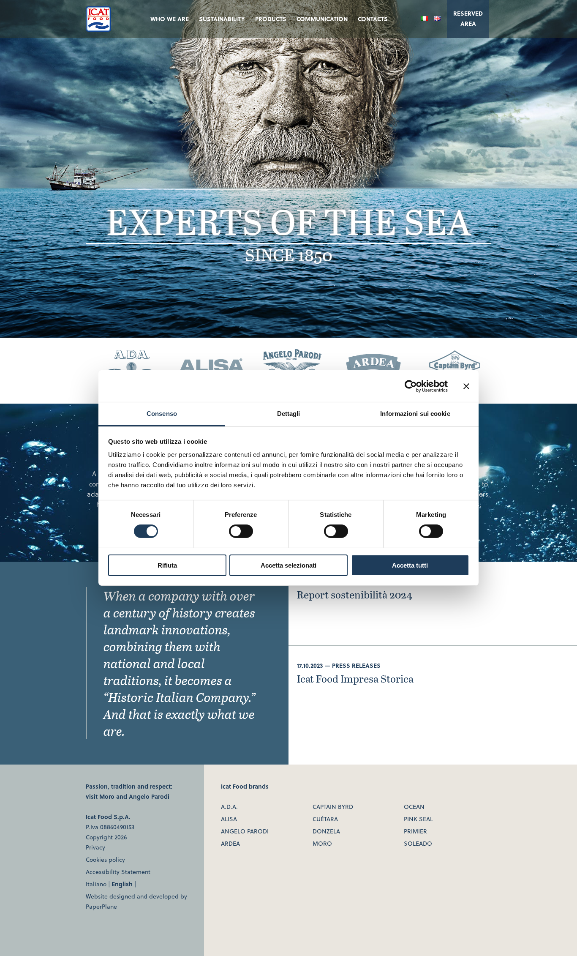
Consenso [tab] (162, 413)
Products (270, 18)
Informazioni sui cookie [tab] (415, 413)
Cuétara (325, 818)
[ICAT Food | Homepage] (98, 29)
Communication (322, 18)
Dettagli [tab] (288, 413)
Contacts (373, 18)
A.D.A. (229, 806)
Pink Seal (418, 818)
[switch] (241, 531)
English (122, 884)
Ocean (414, 806)
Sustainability (222, 18)
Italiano (96, 884)
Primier (415, 831)
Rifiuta (167, 565)
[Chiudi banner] (466, 386)
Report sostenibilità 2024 (354, 594)
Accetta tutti (410, 565)
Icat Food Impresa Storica (355, 678)
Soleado (418, 843)
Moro (106, 796)
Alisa (229, 818)
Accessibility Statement (118, 871)
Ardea (230, 843)
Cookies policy (105, 859)
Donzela (326, 831)
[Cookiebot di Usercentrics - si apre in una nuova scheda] (411, 386)
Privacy (95, 847)
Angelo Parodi (149, 796)
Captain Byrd (333, 806)
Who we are (169, 18)
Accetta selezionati (288, 565)
